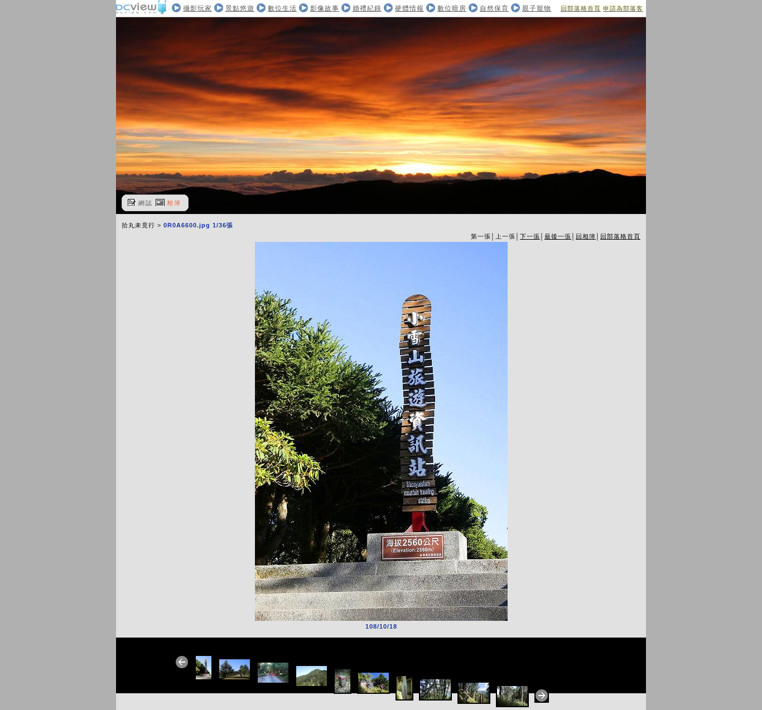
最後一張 (557, 236)
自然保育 (494, 8)
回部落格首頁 (581, 8)
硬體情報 (409, 8)
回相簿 (586, 236)
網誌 (145, 203)
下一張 (530, 236)
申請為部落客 (623, 8)
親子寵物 (536, 8)
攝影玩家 (197, 8)
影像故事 (324, 8)
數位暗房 (451, 8)
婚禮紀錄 (367, 8)
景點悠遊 (239, 8)
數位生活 (282, 8)
